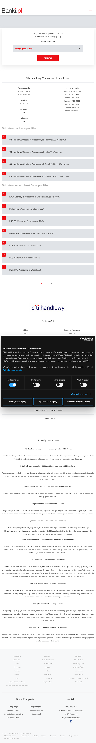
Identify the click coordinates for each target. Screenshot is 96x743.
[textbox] (48, 48)
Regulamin (25, 736)
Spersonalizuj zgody (48, 402)
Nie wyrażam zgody (17, 402)
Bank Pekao (17, 660)
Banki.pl (15, 733)
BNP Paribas (78, 660)
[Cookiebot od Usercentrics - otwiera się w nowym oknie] (82, 339)
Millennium (79, 671)
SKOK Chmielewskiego (17, 682)
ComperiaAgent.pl (36, 707)
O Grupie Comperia (10, 736)
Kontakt (62, 736)
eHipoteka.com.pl (13, 710)
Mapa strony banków (11, 738)
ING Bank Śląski (78, 667)
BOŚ (17, 663)
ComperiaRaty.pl (13, 718)
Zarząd (25, 333)
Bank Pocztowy (48, 660)
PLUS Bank (48, 678)
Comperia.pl (13, 707)
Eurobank (17, 667)
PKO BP (17, 678)
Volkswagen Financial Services (17, 686)
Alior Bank (17, 656)
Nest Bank (48, 674)
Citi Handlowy (48, 663)
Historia (72, 333)
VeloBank (78, 682)
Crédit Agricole (78, 663)
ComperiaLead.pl (36, 710)
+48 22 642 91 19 (74, 718)
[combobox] (48, 48)
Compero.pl (36, 714)
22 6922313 (24, 103)
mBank (48, 671)
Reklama (53, 736)
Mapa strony (73, 736)
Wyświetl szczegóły (79, 394)
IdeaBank (48, 667)
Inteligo (17, 671)
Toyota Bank (48, 682)
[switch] (36, 385)
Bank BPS (78, 656)
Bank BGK (48, 656)
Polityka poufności (39, 736)
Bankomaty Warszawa (72, 330)
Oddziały (26, 330)
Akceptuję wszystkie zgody (78, 402)
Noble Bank (78, 674)
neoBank (17, 674)
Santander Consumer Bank (78, 678)
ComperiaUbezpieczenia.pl (13, 714)
